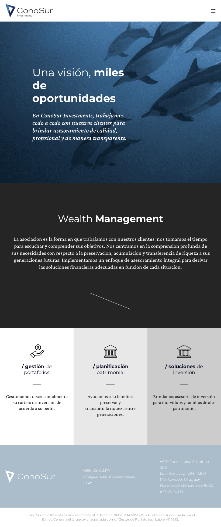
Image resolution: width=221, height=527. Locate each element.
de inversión (184, 369)
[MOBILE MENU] (213, 10)
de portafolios (37, 369)
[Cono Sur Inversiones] (29, 11)
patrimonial (110, 369)
